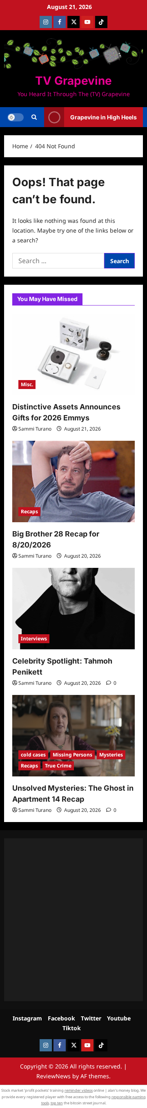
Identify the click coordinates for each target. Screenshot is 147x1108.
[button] (34, 117)
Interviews (34, 638)
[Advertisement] (73, 919)
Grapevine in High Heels (103, 117)
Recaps (29, 511)
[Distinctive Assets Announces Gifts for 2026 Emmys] (73, 354)
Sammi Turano (34, 428)
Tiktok (71, 1028)
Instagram (27, 1018)
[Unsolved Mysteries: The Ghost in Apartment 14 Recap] (73, 735)
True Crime (58, 765)
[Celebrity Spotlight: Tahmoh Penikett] (73, 608)
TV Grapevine (73, 81)
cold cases (33, 754)
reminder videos (79, 1090)
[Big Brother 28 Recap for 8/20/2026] (73, 481)
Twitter (91, 1018)
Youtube (119, 1018)
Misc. (27, 384)
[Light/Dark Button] (15, 117)
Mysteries (111, 754)
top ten (57, 1103)
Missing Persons (72, 754)
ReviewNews (53, 1076)
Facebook (61, 1018)
